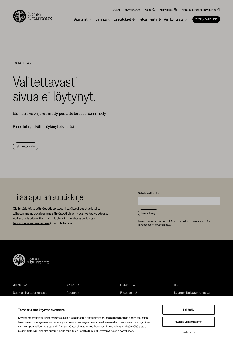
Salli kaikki (188, 309)
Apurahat (73, 293)
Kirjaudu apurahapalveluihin (198, 9)
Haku (147, 9)
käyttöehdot (144, 224)
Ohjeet (116, 10)
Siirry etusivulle (26, 146)
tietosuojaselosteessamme (31, 223)
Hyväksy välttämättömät (188, 321)
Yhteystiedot (132, 10)
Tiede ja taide (203, 19)
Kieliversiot (166, 9)
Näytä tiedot (189, 332)
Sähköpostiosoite (148, 193)
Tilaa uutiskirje (148, 213)
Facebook (126, 293)
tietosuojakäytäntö (195, 221)
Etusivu (17, 62)
